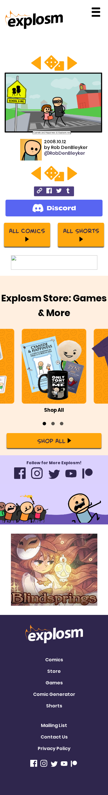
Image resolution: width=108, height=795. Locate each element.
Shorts (54, 706)
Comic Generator (54, 694)
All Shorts (81, 230)
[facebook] (49, 191)
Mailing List (54, 725)
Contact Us (54, 737)
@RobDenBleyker (64, 153)
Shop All (51, 440)
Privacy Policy (54, 748)
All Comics (27, 230)
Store (54, 671)
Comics (54, 659)
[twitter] (59, 191)
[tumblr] (68, 191)
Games (54, 682)
